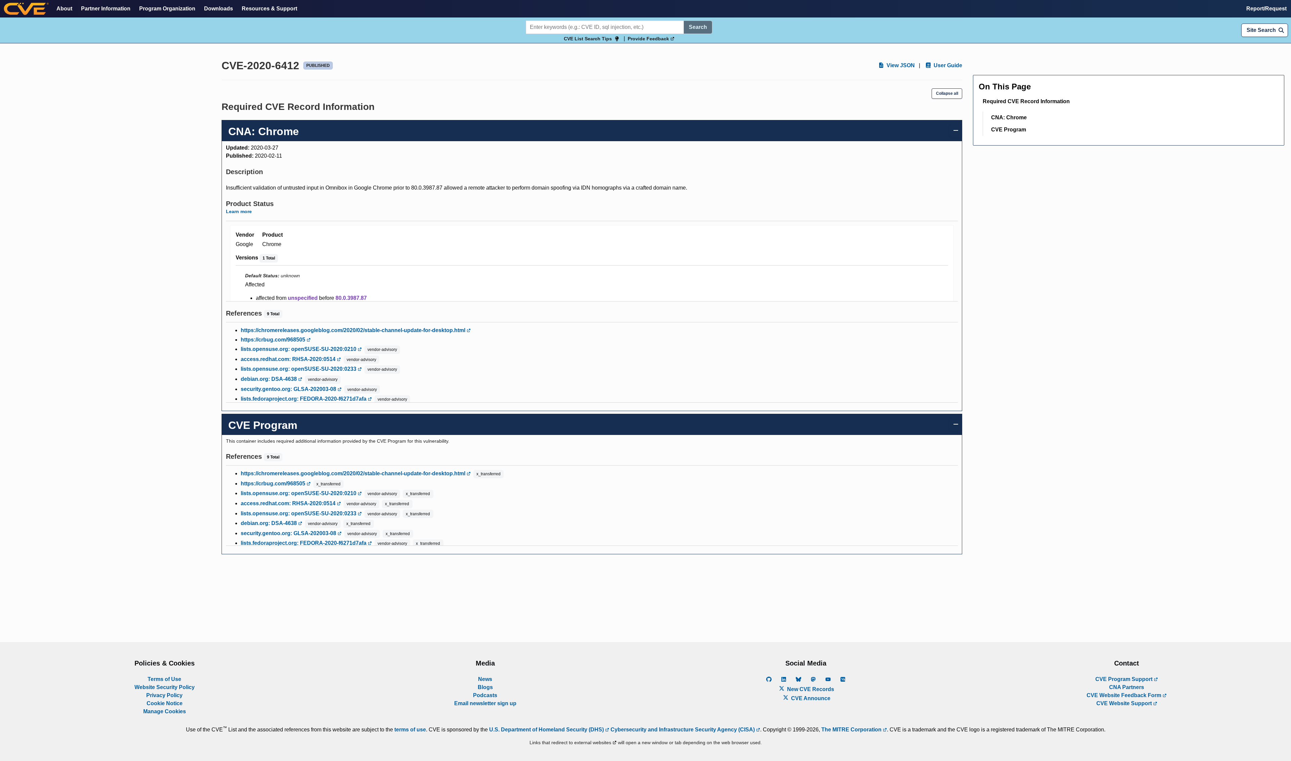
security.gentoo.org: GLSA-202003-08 (289, 389)
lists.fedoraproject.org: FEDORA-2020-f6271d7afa (304, 399)
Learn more (239, 211)
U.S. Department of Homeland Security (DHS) (547, 729)
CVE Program (1008, 129)
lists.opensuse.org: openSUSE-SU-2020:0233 (299, 369)
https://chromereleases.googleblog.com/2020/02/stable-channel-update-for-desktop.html (354, 330)
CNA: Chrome (1009, 117)
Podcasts (485, 695)
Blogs (485, 687)
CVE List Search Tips (588, 38)
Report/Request (1266, 8)
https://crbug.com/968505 (274, 340)
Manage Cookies (164, 711)
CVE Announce (810, 698)
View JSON (900, 65)
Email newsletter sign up (485, 703)
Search (698, 27)
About (64, 8)
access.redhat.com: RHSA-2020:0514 (289, 359)
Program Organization (167, 8)
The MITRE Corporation (852, 729)
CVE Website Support (1124, 703)
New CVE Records (810, 689)
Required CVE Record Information (1026, 101)
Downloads (218, 8)
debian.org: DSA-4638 (269, 379)
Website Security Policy (164, 687)
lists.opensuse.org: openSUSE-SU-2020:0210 (299, 349)
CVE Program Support (1124, 679)
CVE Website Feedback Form (1125, 695)
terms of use (410, 729)
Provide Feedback (649, 38)
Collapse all (947, 93)
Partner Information (105, 8)
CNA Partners (1126, 687)
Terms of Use (164, 679)
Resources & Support (269, 8)
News (485, 679)
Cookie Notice (165, 703)
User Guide (947, 65)
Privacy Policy (164, 695)
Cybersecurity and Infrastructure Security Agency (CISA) (682, 729)
